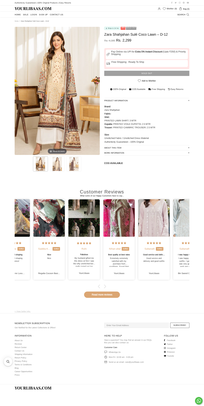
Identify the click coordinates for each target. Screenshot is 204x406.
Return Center (21, 347)
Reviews (18, 344)
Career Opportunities (23, 371)
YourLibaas (33, 8)
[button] (100, 286)
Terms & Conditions (23, 364)
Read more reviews (102, 294)
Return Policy (20, 358)
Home (17, 21)
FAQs (149, 340)
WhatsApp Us (115, 352)
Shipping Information (23, 354)
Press (17, 375)
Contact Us (19, 351)
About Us (19, 340)
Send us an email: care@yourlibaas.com (126, 362)
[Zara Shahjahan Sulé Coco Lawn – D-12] (40, 163)
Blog (17, 368)
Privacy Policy (21, 361)
